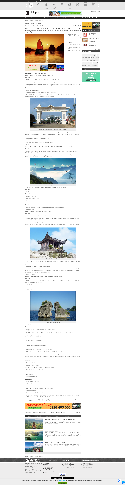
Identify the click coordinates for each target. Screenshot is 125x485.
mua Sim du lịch (92, 55)
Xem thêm (53, 453)
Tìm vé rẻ (27, 17)
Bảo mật (64, 480)
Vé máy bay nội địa (67, 465)
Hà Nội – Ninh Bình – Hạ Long (73, 39)
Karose (92, 57)
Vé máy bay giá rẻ (67, 463)
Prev (26, 5)
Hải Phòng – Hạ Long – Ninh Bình (74, 44)
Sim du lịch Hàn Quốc (87, 62)
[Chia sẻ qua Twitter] (75, 25)
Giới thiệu (46, 464)
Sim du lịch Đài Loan (94, 60)
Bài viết (31, 20)
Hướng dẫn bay (57, 17)
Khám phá (33, 17)
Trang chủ (46, 463)
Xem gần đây (97, 1)
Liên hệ (73, 17)
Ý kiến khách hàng (66, 17)
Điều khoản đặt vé (48, 468)
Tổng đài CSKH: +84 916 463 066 (90, 17)
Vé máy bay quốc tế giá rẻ (68, 464)
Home (26, 20)
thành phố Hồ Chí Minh (92, 65)
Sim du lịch (85, 55)
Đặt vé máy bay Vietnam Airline (89, 465)
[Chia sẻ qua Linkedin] (74, 25)
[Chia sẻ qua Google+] (78, 25)
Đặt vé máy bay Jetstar (87, 467)
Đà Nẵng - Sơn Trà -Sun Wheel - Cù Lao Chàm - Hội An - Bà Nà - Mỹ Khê (74, 47)
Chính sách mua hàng (49, 471)
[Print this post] (80, 25)
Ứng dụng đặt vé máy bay (68, 467)
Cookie (60, 480)
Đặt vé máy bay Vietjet (87, 463)
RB (87, 60)
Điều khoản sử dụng (48, 467)
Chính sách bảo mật (48, 469)
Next (99, 5)
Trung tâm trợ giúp (48, 17)
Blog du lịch (40, 17)
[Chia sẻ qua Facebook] (76, 413)
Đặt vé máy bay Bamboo (88, 464)
